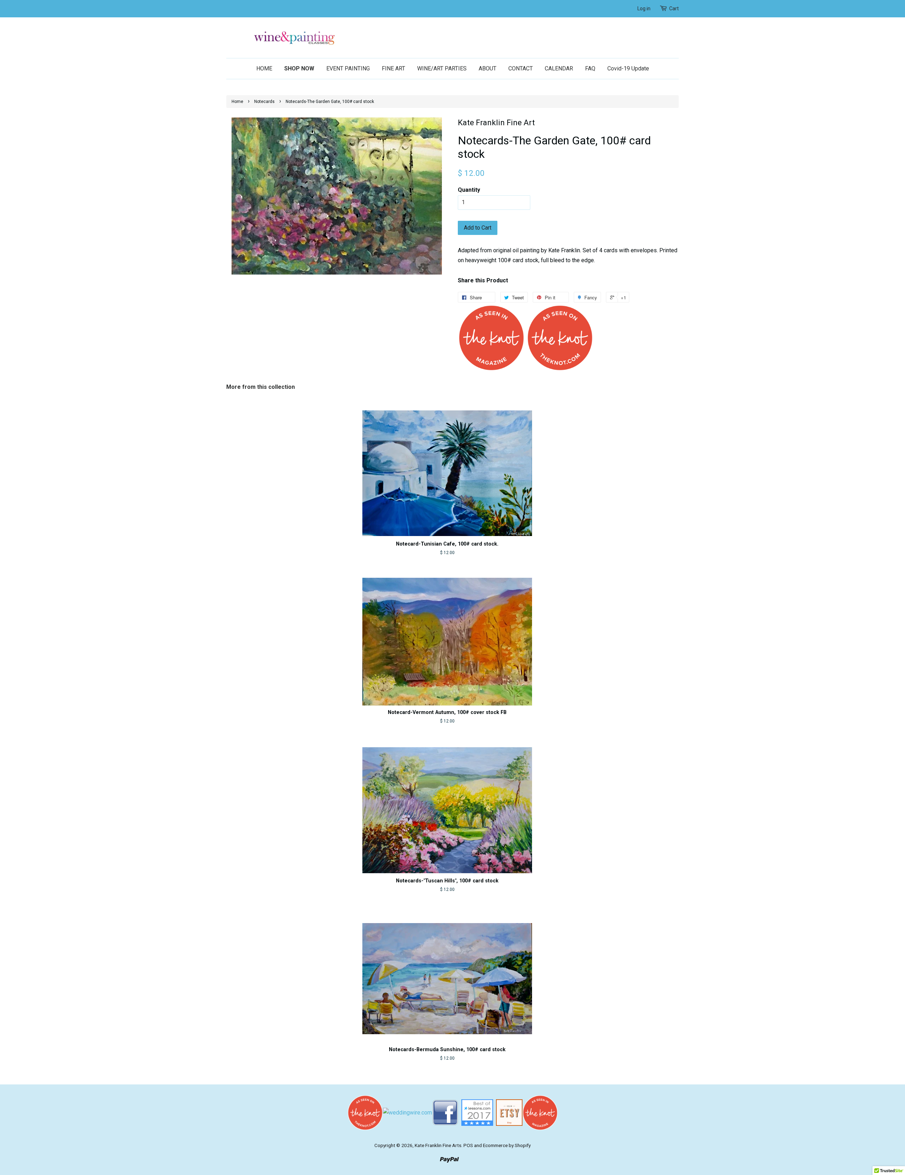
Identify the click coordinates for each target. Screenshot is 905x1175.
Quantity (469, 189)
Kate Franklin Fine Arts (438, 1145)
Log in (643, 8)
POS (468, 1145)
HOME (264, 68)
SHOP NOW (299, 68)
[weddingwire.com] (407, 1112)
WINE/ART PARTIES (442, 68)
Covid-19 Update (628, 68)
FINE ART (393, 68)
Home (237, 101)
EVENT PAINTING (348, 68)
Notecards (264, 101)
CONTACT (520, 68)
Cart (674, 8)
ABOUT (487, 68)
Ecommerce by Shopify (507, 1145)
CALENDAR (559, 68)
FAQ (590, 68)
